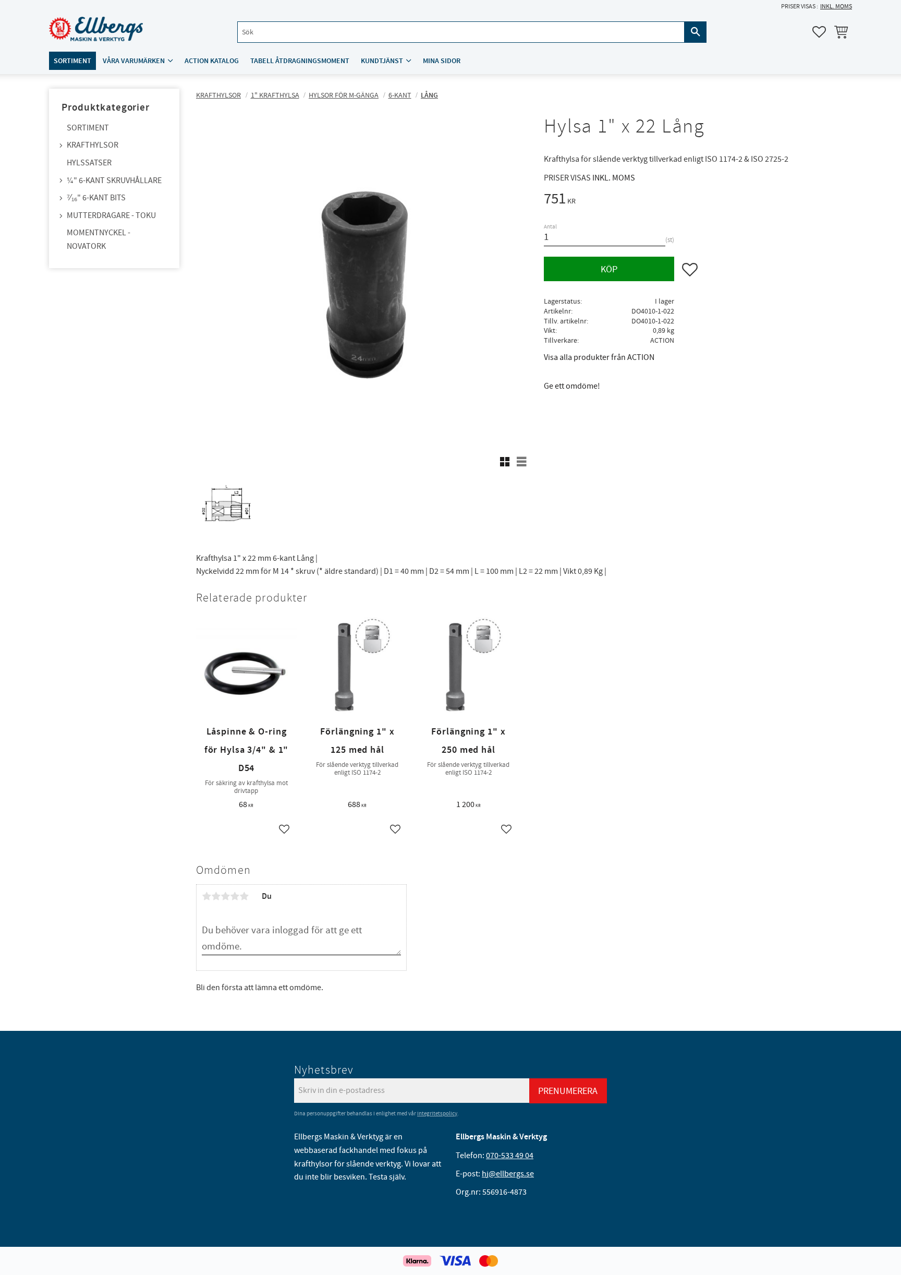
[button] (819, 32)
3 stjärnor (225, 896)
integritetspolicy (437, 1113)
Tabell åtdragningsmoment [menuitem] (299, 61)
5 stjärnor (244, 896)
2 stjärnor (216, 896)
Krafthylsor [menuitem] (92, 145)
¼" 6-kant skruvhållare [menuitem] (114, 180)
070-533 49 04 (509, 1155)
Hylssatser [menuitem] (89, 163)
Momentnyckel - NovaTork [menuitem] (98, 239)
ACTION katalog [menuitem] (212, 61)
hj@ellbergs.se (508, 1174)
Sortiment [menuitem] (72, 61)
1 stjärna (206, 896)
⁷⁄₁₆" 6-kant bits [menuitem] (96, 198)
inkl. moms (836, 6)
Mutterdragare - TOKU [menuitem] (111, 215)
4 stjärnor (234, 896)
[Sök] (696, 32)
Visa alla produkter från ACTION (599, 357)
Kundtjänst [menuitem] (382, 61)
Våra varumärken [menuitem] (134, 61)
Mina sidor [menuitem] (441, 61)
